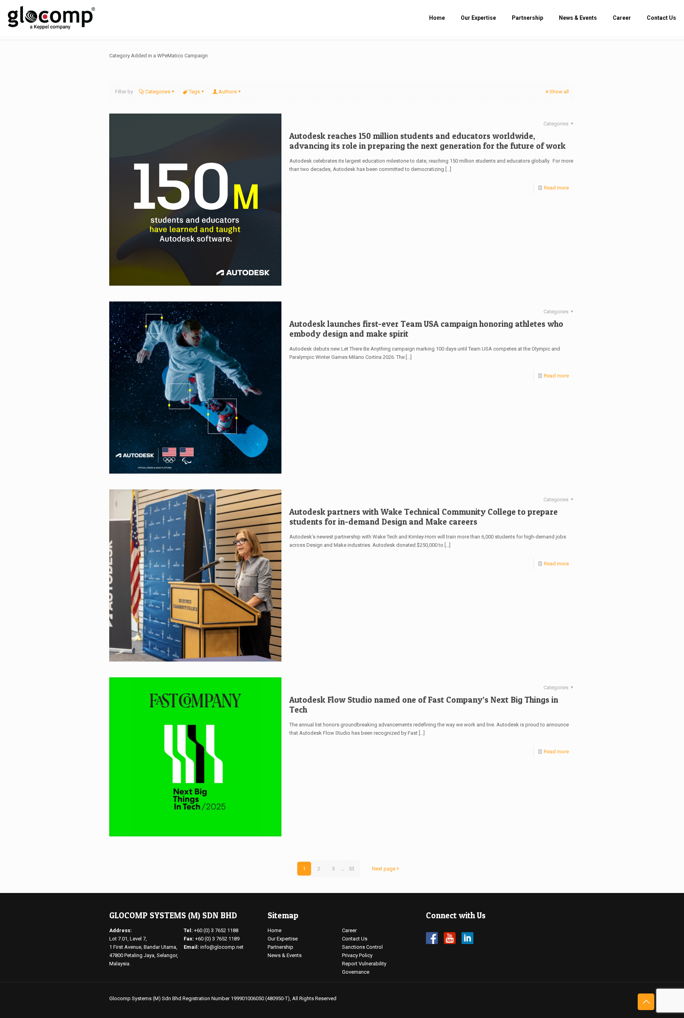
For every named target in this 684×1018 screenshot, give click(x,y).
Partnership (280, 947)
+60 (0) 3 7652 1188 (216, 930)
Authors (227, 92)
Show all (559, 92)
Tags (194, 92)
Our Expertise (283, 939)
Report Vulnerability (364, 964)
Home (274, 930)
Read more (556, 188)
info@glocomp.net (221, 947)
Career (349, 930)
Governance (355, 972)
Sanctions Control (362, 947)
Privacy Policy (357, 955)
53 (351, 869)
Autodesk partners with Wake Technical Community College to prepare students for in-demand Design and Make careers (423, 517)
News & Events (285, 955)
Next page (383, 869)
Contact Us (354, 939)
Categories (157, 92)
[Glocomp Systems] (51, 18)
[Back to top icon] (646, 1001)
